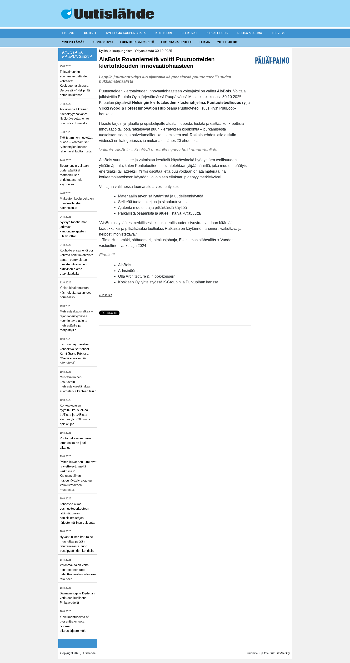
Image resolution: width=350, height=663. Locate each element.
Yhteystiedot (228, 42)
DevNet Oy (283, 653)
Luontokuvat (102, 42)
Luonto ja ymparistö (137, 42)
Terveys (278, 33)
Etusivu (68, 33)
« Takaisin (105, 295)
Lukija (205, 42)
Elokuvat (189, 33)
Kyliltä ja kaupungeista (126, 33)
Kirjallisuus (217, 33)
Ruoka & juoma (249, 33)
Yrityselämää (73, 42)
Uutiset (90, 33)
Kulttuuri (163, 33)
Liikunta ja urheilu (176, 42)
